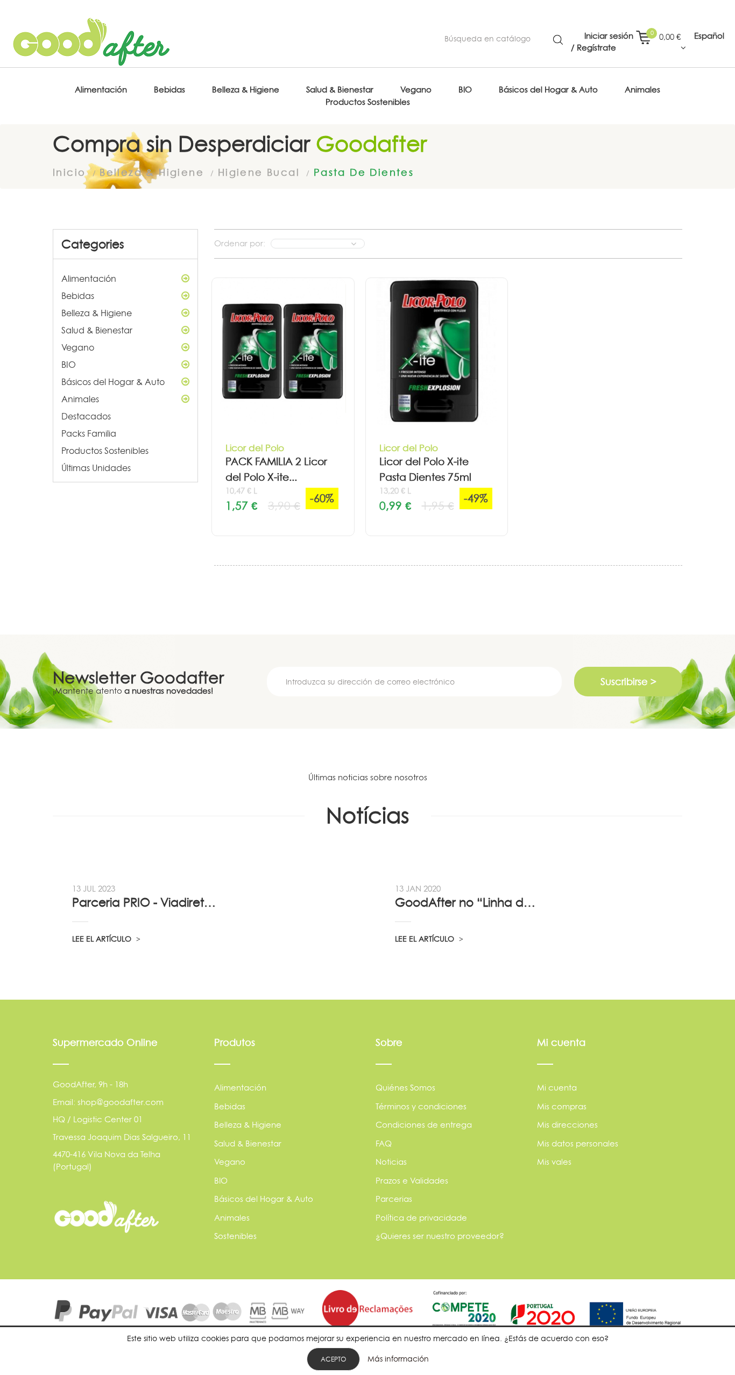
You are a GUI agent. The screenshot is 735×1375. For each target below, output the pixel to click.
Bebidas (77, 295)
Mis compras (561, 1106)
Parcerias (394, 1199)
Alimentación (88, 278)
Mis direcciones (567, 1125)
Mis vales (554, 1162)
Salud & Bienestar (96, 330)
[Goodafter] (91, 42)
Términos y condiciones (421, 1106)
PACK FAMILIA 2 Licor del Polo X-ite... (276, 469)
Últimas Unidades (96, 467)
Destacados (86, 416)
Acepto (333, 1359)
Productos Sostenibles (105, 450)
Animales (80, 399)
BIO (68, 364)
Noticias (391, 1162)
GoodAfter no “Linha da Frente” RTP (468, 902)
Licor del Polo (254, 447)
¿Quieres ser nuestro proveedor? (440, 1236)
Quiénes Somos (405, 1087)
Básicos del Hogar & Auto (113, 381)
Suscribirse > (628, 681)
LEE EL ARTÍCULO (102, 938)
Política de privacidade (421, 1218)
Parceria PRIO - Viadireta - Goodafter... (145, 902)
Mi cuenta (557, 1087)
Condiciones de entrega (424, 1125)
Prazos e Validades (412, 1180)
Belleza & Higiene (96, 313)
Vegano (77, 347)
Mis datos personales (577, 1143)
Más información (398, 1358)
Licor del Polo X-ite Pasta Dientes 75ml (425, 469)
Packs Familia (88, 433)
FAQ (384, 1143)
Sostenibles (235, 1236)
